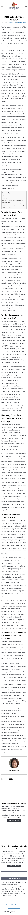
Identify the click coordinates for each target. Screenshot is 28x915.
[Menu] (2, 7)
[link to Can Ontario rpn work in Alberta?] (14, 791)
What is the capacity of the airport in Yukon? (12, 204)
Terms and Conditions (14, 908)
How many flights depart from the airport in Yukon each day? (12, 201)
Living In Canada (21, 22)
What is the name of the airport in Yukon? (12, 197)
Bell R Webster (12, 22)
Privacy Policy (18, 905)
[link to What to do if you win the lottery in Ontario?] (14, 833)
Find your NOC (9, 905)
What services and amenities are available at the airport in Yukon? (13, 206)
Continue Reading (14, 820)
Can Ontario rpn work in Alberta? (14, 803)
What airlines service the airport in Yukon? (12, 198)
